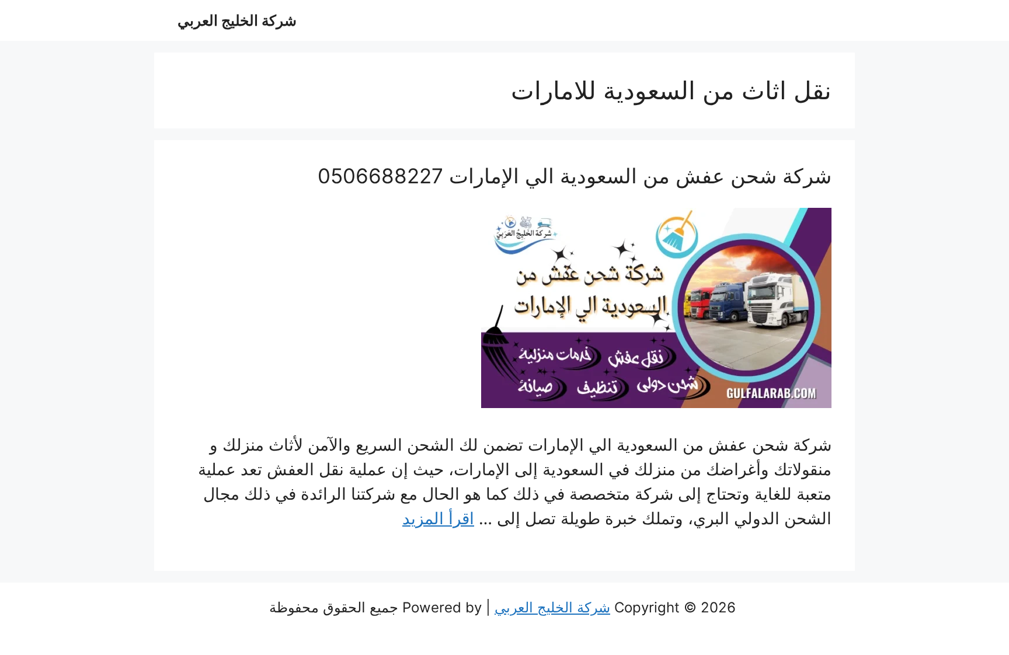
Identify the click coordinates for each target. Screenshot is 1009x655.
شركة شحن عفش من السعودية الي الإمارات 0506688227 (574, 175)
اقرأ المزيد (438, 518)
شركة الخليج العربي (237, 20)
